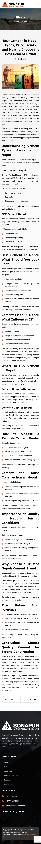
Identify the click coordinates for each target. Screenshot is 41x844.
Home (16, 22)
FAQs (5, 766)
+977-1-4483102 (12, 796)
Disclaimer (7, 780)
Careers (7, 762)
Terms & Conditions (11, 775)
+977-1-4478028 (12, 801)
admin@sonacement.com (15, 806)
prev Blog (9, 699)
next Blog (32, 699)
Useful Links (8, 771)
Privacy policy (8, 784)
